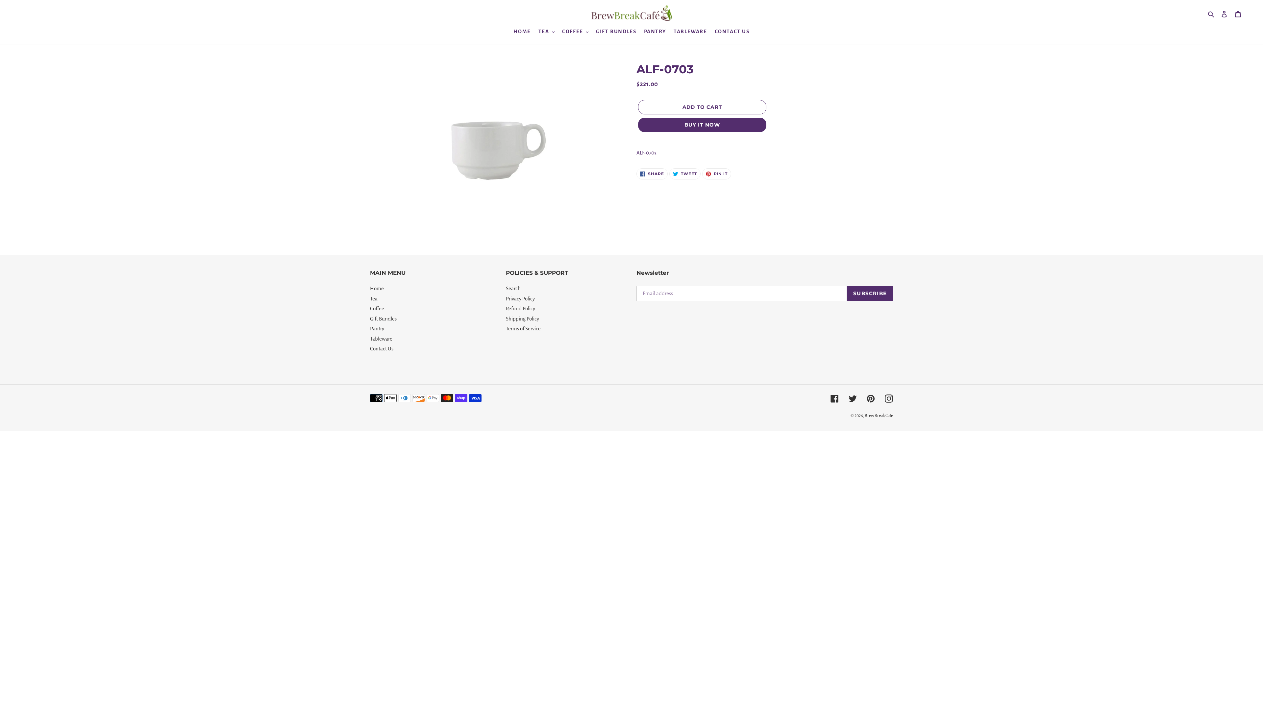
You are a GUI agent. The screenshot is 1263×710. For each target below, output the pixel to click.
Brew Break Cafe (879, 416)
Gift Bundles (383, 318)
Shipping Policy (522, 318)
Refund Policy (520, 308)
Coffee (377, 308)
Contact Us (381, 348)
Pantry (377, 328)
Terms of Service (523, 328)
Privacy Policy (520, 298)
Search (513, 288)
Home (377, 288)
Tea (374, 298)
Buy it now (702, 125)
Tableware (381, 339)
